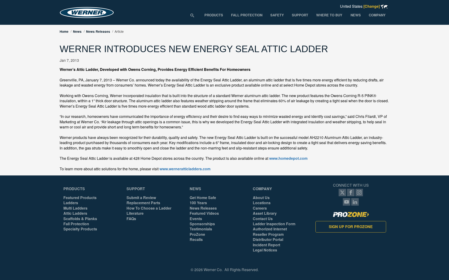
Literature (135, 213)
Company (262, 188)
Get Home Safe (203, 197)
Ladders (70, 202)
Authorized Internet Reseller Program (270, 231)
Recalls (196, 239)
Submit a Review (141, 197)
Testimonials (201, 229)
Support (136, 188)
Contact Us (263, 218)
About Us (261, 197)
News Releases (98, 31)
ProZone (197, 234)
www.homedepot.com (288, 158)
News (77, 31)
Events (196, 218)
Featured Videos (204, 213)
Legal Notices (265, 250)
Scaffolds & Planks (80, 218)
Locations (262, 202)
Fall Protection (76, 223)
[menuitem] (213, 15)
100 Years (198, 202)
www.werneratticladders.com (184, 168)
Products (74, 188)
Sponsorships (202, 223)
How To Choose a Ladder (149, 208)
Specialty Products (80, 229)
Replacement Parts (143, 202)
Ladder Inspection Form (274, 223)
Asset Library (265, 213)
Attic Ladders (75, 213)
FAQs (131, 218)
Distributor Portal (268, 239)
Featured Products (80, 197)
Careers (260, 208)
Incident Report (266, 244)
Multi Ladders (75, 208)
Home (64, 31)
